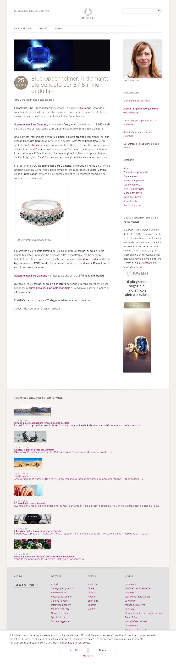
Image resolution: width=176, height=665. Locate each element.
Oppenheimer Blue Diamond (30, 124)
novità (138, 259)
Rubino (92, 597)
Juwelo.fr (130, 601)
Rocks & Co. (131, 617)
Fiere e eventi (130, 177)
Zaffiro (91, 609)
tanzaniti (147, 263)
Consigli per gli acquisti (135, 172)
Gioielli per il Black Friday (136, 101)
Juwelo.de (130, 584)
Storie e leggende (132, 205)
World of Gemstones (136, 622)
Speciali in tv (130, 201)
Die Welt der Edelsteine (137, 589)
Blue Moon (83, 259)
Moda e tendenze (132, 193)
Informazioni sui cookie (75, 643)
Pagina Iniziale (22, 29)
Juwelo (58, 29)
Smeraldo (93, 601)
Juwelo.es (130, 609)
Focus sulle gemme (133, 181)
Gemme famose (131, 185)
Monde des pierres (135, 605)
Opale (91, 589)
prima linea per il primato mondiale (49, 288)
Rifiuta (102, 650)
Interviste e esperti (133, 189)
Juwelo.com (131, 626)
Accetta (74, 650)
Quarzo (92, 593)
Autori (43, 29)
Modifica (88, 656)
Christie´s (36, 145)
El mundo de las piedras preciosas (143, 613)
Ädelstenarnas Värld (136, 630)
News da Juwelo (132, 197)
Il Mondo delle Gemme (88, 14)
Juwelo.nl (130, 593)
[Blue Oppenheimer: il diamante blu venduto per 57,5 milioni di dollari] (62, 75)
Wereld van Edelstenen (137, 597)
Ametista (92, 584)
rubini (138, 263)
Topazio (92, 605)
